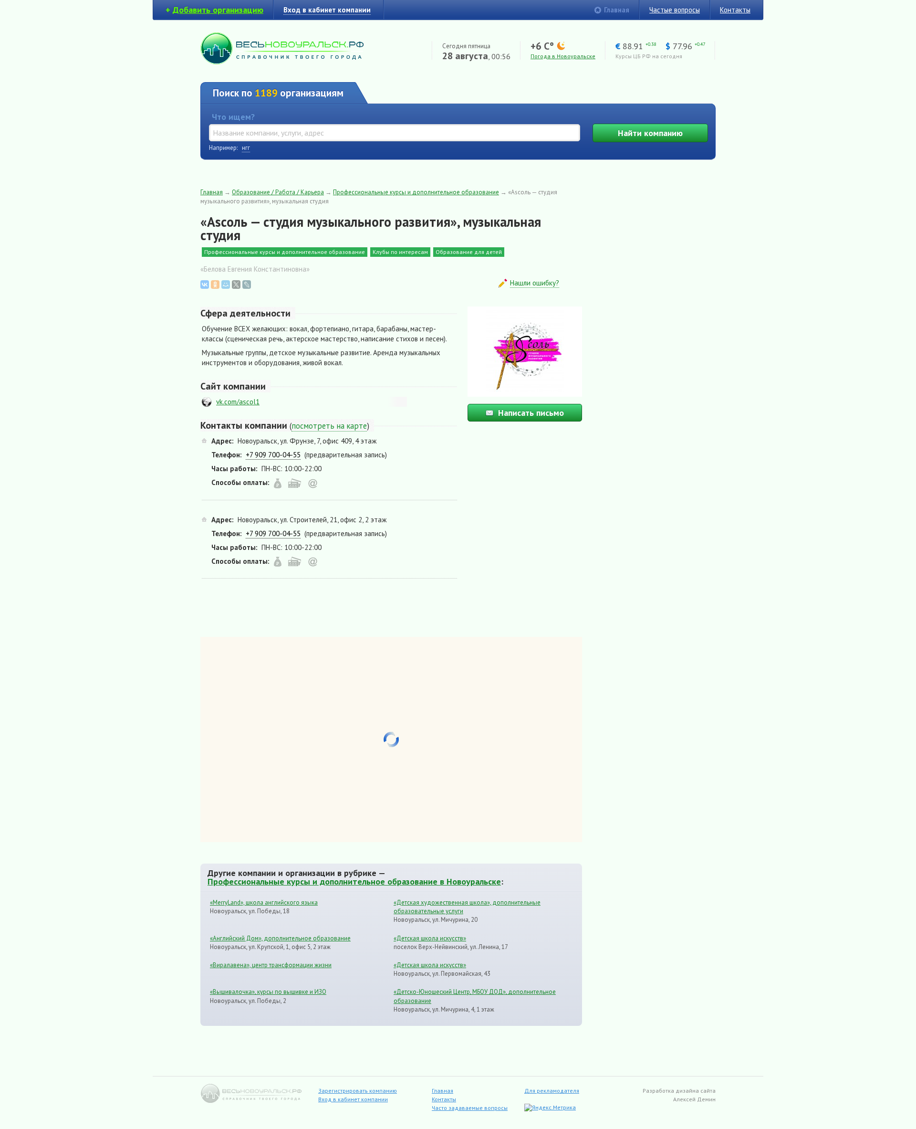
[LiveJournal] (246, 284)
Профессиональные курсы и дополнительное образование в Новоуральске (354, 881)
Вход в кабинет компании (353, 1099)
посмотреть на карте (329, 426)
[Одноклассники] (215, 284)
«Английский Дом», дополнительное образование (280, 938)
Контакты (735, 9)
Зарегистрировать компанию (357, 1090)
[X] (236, 284)
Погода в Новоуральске (563, 56)
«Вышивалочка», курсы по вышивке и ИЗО (268, 992)
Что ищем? (233, 116)
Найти (650, 132)
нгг (246, 148)
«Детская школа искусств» (430, 938)
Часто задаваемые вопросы (470, 1107)
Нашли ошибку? (534, 282)
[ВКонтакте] (204, 284)
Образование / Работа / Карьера (278, 192)
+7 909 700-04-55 (273, 454)
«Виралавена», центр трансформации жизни (271, 965)
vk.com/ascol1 (238, 401)
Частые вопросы (674, 9)
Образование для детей (469, 251)
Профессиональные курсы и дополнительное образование (416, 192)
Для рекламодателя (551, 1090)
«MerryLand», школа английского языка (264, 902)
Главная (616, 9)
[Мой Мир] (225, 284)
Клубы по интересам (400, 251)
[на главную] (282, 61)
